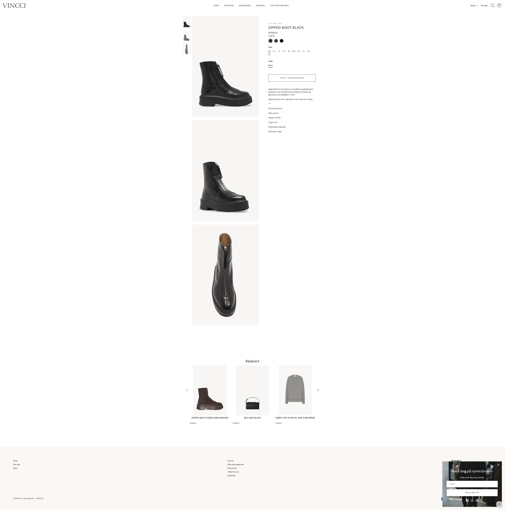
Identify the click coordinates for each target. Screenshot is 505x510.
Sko (280, 23)
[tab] (292, 113)
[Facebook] (467, 500)
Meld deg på (472, 493)
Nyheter (229, 6)
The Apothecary (279, 6)
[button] (270, 41)
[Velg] (498, 465)
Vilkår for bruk (233, 472)
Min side (484, 5)
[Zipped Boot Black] (187, 22)
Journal (260, 6)
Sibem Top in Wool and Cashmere (295, 418)
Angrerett (232, 475)
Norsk (473, 5)
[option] (186, 22)
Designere (245, 6)
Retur (15, 468)
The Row (272, 23)
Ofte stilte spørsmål (236, 464)
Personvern (232, 468)
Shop (216, 6)
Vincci (21, 498)
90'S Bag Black (252, 418)
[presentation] (187, 390)
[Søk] (493, 5)
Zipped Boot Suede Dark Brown (209, 418)
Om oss (231, 461)
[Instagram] (472, 500)
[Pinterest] (477, 500)
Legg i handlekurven (292, 78)
